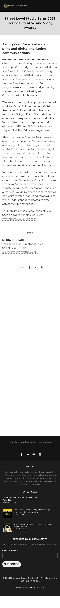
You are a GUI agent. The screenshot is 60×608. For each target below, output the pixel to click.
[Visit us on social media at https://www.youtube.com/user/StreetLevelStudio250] (34, 454)
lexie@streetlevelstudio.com (20, 252)
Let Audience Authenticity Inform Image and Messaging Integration (32, 511)
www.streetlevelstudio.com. (19, 219)
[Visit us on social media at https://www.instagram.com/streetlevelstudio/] (40, 454)
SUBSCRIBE (11, 564)
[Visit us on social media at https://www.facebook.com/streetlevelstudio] (21, 454)
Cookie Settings (23, 587)
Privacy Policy (37, 587)
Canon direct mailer (44, 141)
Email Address (10, 550)
